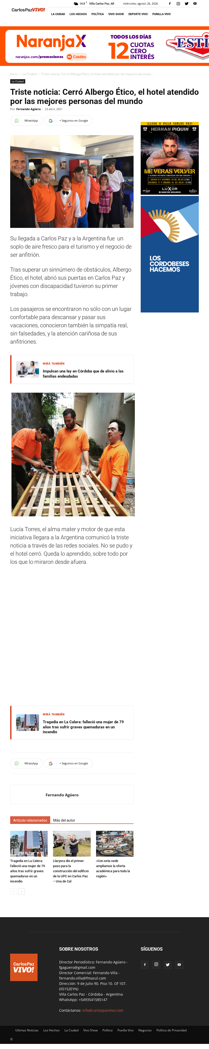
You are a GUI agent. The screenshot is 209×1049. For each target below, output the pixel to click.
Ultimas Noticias (26, 1030)
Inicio (14, 74)
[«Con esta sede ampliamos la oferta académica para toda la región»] (115, 844)
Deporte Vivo (138, 14)
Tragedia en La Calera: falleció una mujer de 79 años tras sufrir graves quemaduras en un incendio (83, 727)
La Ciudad (58, 14)
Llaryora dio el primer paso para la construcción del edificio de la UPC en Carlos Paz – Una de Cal (71, 871)
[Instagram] (178, 3)
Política (98, 14)
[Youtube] (195, 3)
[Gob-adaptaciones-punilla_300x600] (170, 311)
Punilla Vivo (161, 14)
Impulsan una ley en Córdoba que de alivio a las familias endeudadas (83, 374)
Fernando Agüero (28, 109)
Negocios (145, 1030)
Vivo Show (116, 14)
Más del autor (64, 820)
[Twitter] (186, 3)
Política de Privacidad (171, 1030)
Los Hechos (78, 14)
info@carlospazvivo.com (102, 1010)
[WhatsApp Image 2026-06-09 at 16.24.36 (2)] (170, 193)
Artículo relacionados (30, 820)
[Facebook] (170, 3)
